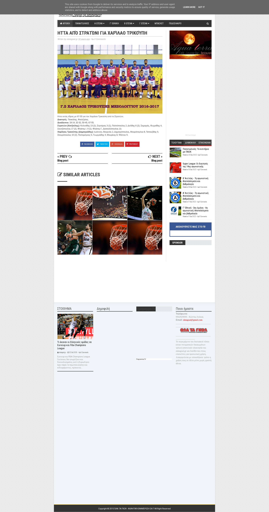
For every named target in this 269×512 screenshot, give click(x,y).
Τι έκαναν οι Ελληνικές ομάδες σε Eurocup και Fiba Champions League (74, 345)
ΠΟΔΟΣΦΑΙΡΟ (175, 23)
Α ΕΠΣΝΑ (98, 23)
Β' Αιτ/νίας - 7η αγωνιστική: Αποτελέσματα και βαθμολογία (196, 181)
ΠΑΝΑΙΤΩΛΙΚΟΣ (82, 23)
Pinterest (133, 144)
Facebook (88, 144)
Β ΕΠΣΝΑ (128, 23)
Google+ (118, 144)
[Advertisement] (78, 279)
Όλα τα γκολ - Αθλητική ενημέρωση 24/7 (134, 509)
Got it (201, 7)
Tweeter (103, 144)
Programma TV (141, 359)
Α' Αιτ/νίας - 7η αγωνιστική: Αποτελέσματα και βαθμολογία (196, 196)
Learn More (189, 7)
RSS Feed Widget (190, 135)
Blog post (62, 160)
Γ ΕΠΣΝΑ (143, 23)
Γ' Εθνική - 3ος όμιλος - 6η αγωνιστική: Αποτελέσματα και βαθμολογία (195, 210)
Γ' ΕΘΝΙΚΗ (114, 23)
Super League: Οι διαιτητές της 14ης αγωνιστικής (195, 165)
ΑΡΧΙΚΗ (66, 23)
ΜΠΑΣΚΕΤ (159, 23)
